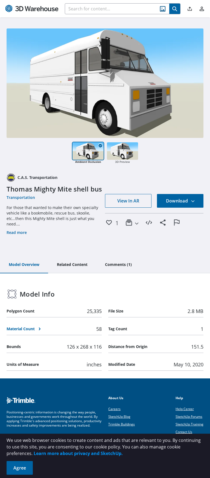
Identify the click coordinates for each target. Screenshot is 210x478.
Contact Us (184, 432)
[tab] (24, 264)
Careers (114, 409)
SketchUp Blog (119, 416)
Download (177, 201)
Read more (17, 232)
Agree (19, 468)
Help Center (185, 409)
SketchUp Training (189, 424)
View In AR (128, 201)
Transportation (21, 197)
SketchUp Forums (189, 416)
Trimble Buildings (121, 424)
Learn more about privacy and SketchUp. (78, 453)
